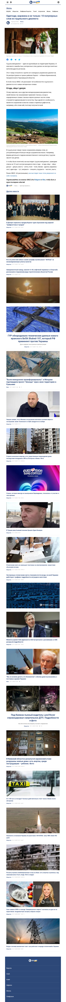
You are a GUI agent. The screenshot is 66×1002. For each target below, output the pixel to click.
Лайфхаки (55, 11)
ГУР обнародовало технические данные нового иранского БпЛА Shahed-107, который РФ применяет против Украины (33, 338)
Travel (35, 11)
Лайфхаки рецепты (25, 11)
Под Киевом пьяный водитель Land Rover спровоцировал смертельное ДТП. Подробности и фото (33, 718)
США (8, 974)
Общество (15, 11)
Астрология (41, 11)
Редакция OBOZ (15, 21)
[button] (31, 41)
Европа (9, 968)
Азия (8, 979)
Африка (9, 985)
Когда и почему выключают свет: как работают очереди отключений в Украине (32, 946)
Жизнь (49, 11)
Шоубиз (8, 11)
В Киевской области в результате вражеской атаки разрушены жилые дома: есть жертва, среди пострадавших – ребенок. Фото (28, 761)
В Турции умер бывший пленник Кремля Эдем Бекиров (24, 530)
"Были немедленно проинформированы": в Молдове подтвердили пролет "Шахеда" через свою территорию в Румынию (31, 382)
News (7, 387)
